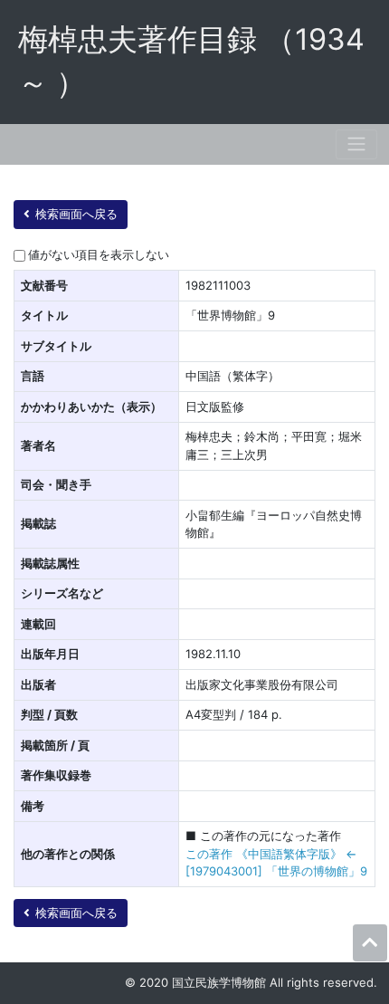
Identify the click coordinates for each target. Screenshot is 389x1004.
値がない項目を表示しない (98, 254)
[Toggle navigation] (356, 144)
